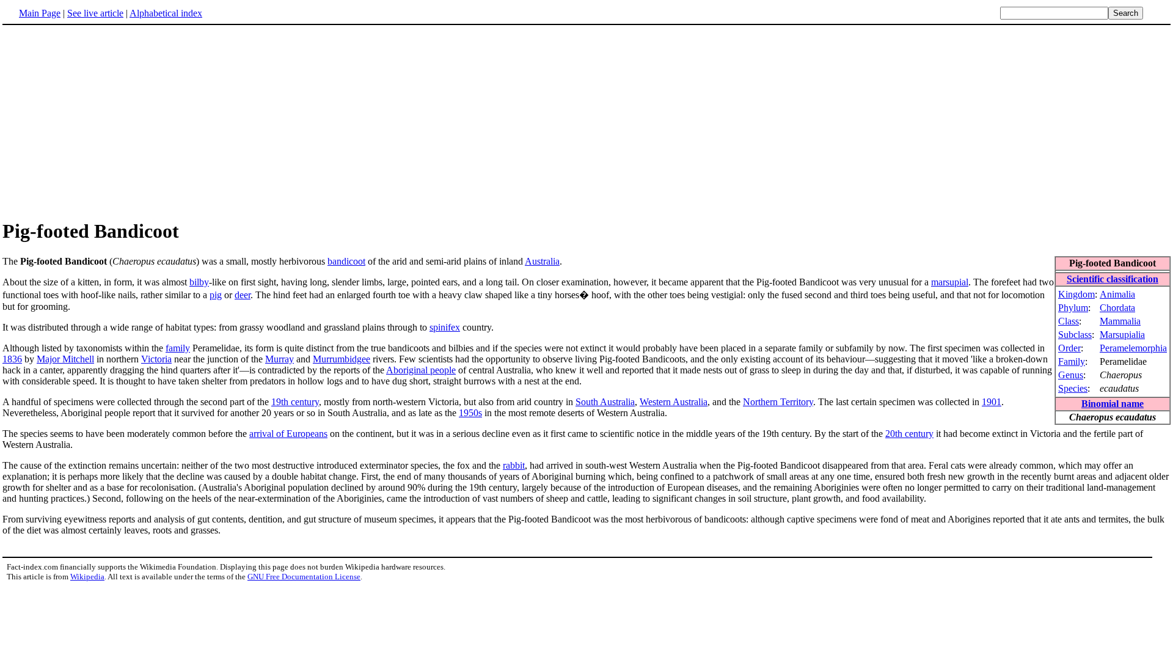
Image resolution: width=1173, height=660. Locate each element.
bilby (199, 282)
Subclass (1075, 334)
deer (242, 295)
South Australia (605, 402)
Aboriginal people (421, 370)
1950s (470, 413)
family (178, 348)
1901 (991, 402)
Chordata (1117, 307)
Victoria (156, 359)
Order (1069, 348)
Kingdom (1076, 294)
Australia (542, 261)
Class (1068, 321)
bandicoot (346, 261)
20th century (909, 433)
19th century (295, 402)
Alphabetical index (166, 13)
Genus (1070, 375)
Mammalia (1120, 321)
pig (216, 295)
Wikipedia (87, 576)
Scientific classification (1112, 279)
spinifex (444, 327)
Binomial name (1112, 403)
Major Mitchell (65, 359)
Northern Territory (778, 402)
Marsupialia (1122, 334)
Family (1071, 361)
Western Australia (673, 402)
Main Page (39, 13)
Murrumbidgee (341, 359)
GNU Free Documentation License (303, 576)
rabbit (514, 465)
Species (1072, 388)
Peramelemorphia (1133, 348)
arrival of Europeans (288, 433)
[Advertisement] (586, 121)
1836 (12, 359)
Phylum (1073, 307)
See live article (95, 13)
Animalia (1117, 294)
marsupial (949, 282)
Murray (279, 359)
